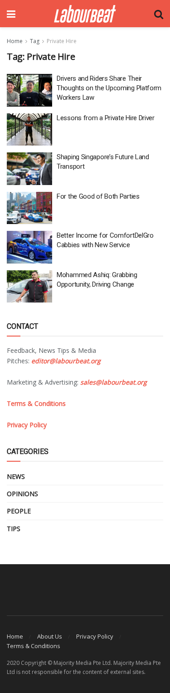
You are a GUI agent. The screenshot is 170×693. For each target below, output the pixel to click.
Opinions (22, 493)
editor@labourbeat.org (66, 360)
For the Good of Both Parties (98, 196)
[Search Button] (158, 13)
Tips (13, 528)
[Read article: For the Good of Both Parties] (29, 208)
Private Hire (62, 41)
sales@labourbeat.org (113, 382)
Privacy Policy (94, 636)
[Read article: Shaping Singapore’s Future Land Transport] (29, 168)
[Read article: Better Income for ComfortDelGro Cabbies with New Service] (29, 247)
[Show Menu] (11, 13)
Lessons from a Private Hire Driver (106, 118)
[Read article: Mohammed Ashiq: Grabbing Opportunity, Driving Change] (29, 286)
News (16, 476)
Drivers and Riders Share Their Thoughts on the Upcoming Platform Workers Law (109, 88)
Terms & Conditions (33, 646)
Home (15, 41)
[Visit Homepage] (85, 14)
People (19, 511)
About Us (49, 636)
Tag (34, 41)
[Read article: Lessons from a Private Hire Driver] (29, 129)
